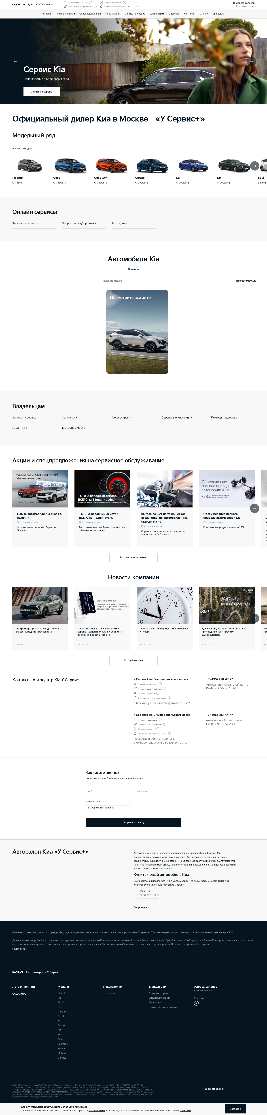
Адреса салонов (205, 986)
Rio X (61, 1002)
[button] (15, 61)
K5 (178, 177)
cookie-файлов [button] (97, 1110)
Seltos (61, 1039)
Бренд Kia (218, 13)
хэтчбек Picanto (149, 898)
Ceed (57, 177)
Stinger (62, 1025)
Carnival (62, 1057)
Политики (185, 1110)
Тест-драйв (109, 993)
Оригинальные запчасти (163, 1007)
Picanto (17, 177)
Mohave (62, 1053)
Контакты (189, 13)
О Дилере (19, 993)
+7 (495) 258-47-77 (219, 679)
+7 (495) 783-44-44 (220, 715)
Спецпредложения (159, 997)
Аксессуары (155, 1002)
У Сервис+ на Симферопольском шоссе (162, 715)
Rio (59, 997)
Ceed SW (100, 177)
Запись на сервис (135, 13)
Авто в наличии (66, 13)
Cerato (140, 177)
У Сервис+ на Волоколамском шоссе (160, 679)
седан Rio (145, 891)
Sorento (62, 1048)
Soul (261, 177)
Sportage (63, 1044)
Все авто (133, 269)
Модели (47, 13)
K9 (219, 177)
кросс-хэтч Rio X (149, 894)
